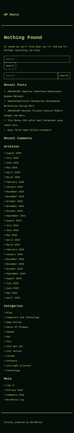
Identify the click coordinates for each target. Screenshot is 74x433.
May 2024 (11, 235)
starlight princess (18, 365)
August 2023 (13, 278)
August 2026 (13, 153)
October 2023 (14, 268)
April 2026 (13, 172)
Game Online (13, 322)
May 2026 (11, 167)
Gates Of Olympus (17, 327)
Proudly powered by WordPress (23, 422)
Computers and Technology (22, 317)
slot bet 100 (14, 346)
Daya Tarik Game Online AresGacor (30, 130)
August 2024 (13, 220)
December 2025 (15, 191)
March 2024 (13, 244)
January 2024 (14, 254)
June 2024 (12, 230)
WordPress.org (15, 399)
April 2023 (13, 297)
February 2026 (15, 182)
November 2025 (15, 196)
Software (11, 360)
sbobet (10, 332)
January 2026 (14, 186)
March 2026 (13, 177)
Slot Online (13, 351)
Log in (10, 385)
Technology (13, 370)
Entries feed (14, 390)
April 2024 (13, 240)
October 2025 (14, 201)
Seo (8, 336)
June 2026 (12, 162)
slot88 (10, 356)
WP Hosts (11, 14)
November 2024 (15, 206)
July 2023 (12, 283)
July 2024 (12, 225)
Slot (9, 341)
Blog (9, 312)
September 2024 (15, 215)
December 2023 (15, 259)
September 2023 (15, 273)
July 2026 (12, 158)
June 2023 (12, 288)
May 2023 (11, 293)
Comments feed (15, 395)
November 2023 (15, 264)
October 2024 (14, 211)
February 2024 (15, 249)
